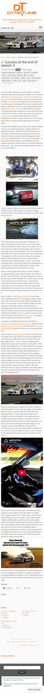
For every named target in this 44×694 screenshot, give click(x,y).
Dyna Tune (26, 72)
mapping (31, 75)
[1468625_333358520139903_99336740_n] (22, 228)
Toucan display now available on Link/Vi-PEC (19, 642)
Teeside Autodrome (18, 334)
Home (3, 57)
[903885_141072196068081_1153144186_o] (22, 168)
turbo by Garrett (32, 80)
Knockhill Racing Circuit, (20, 296)
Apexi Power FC (12, 109)
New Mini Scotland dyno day (30, 645)
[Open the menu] (40, 27)
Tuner (19, 80)
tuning (24, 80)
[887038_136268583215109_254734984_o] (22, 194)
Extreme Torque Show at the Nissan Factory (16, 324)
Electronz (21, 313)
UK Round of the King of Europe (14, 326)
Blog (8, 57)
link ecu (4, 75)
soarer (28, 78)
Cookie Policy (7, 685)
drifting (14, 57)
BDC (30, 69)
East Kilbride (34, 72)
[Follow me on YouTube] (13, 28)
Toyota (14, 80)
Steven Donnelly (36, 78)
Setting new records (28, 611)
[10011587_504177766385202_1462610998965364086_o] (22, 553)
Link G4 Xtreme (6, 116)
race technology (15, 78)
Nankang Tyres (6, 78)
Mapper (25, 75)
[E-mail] (4, 28)
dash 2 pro (19, 72)
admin (11, 83)
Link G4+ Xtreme (11, 75)
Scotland (23, 78)
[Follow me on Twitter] (6, 28)
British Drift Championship (14, 97)
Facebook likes (7, 656)
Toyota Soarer (12, 102)
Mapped (20, 75)
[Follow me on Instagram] (11, 28)
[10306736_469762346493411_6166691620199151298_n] (22, 389)
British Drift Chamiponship (8, 72)
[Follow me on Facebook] (9, 28)
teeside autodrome (6, 80)
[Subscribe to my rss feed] (2, 28)
